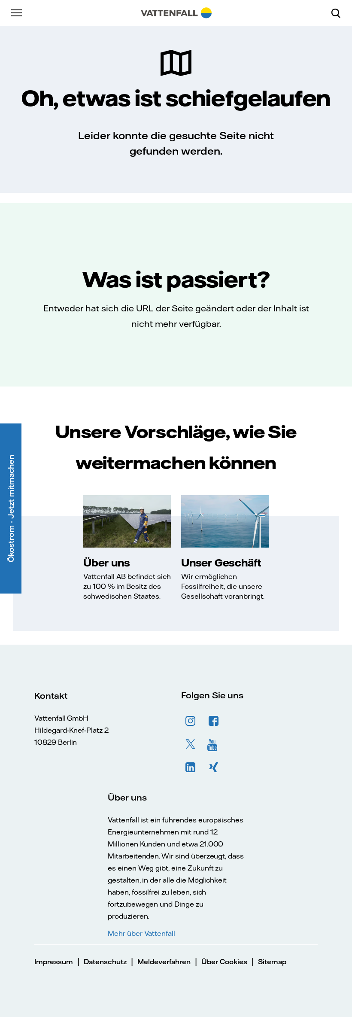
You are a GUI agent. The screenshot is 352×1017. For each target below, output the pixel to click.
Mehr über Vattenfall (141, 933)
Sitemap (272, 961)
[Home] (176, 13)
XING (213, 767)
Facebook (213, 721)
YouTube (213, 744)
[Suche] (339, 13)
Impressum (53, 961)
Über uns (106, 562)
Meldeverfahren (164, 961)
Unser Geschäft (221, 562)
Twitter (190, 744)
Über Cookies (224, 961)
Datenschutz (105, 961)
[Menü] (17, 12)
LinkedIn (190, 767)
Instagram (190, 721)
